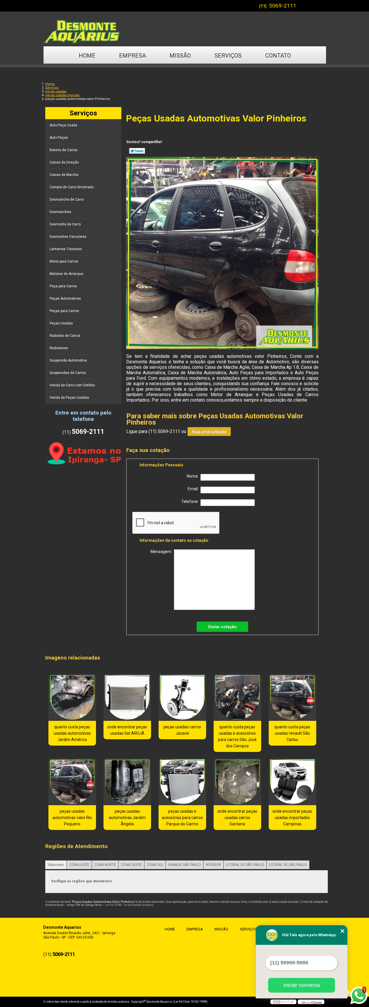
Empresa (132, 55)
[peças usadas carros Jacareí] (182, 697)
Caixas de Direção (64, 162)
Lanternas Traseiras (66, 249)
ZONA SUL (155, 865)
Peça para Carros (63, 286)
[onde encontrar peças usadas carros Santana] (237, 781)
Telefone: (190, 501)
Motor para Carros (64, 261)
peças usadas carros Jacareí (182, 730)
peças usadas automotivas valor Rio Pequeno (72, 817)
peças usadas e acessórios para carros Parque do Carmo (182, 817)
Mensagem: (162, 551)
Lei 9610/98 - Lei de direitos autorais (129, 905)
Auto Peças (59, 138)
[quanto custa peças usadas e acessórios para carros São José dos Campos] (237, 697)
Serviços (228, 55)
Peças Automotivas (65, 299)
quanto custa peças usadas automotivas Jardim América (72, 733)
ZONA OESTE (131, 865)
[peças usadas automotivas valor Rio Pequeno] (72, 781)
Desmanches (60, 212)
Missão (180, 55)
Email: (194, 489)
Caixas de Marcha (64, 175)
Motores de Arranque (66, 274)
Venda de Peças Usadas (69, 398)
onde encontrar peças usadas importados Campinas (292, 817)
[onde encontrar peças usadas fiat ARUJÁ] (127, 697)
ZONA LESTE (79, 865)
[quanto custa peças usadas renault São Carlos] (292, 697)
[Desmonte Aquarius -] (184, 28)
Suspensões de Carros (68, 373)
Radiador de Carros (65, 336)
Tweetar (137, 151)
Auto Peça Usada (63, 125)
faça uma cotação (209, 431)
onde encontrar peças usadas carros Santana (237, 817)
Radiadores (59, 348)
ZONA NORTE (105, 865)
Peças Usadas (61, 323)
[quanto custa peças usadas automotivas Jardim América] (72, 697)
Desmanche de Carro (67, 199)
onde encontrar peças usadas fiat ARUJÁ (127, 730)
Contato (278, 55)
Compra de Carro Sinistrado (71, 187)
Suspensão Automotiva (68, 360)
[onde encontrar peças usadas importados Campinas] (292, 781)
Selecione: (56, 865)
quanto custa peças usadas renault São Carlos (292, 733)
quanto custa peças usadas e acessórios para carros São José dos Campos (237, 736)
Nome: (193, 476)
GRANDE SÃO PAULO (184, 865)
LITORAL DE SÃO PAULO (245, 865)
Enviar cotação (222, 626)
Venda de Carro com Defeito (72, 385)
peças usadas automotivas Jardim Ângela (127, 817)
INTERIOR (213, 865)
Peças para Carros (64, 311)
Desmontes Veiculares (68, 237)
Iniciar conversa (301, 985)
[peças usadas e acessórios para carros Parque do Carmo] (182, 781)
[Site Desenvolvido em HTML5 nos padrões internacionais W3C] (283, 1002)
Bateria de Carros (64, 150)
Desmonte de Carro (65, 224)
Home (87, 55)
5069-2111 (282, 5)
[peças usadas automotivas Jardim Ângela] (127, 781)
